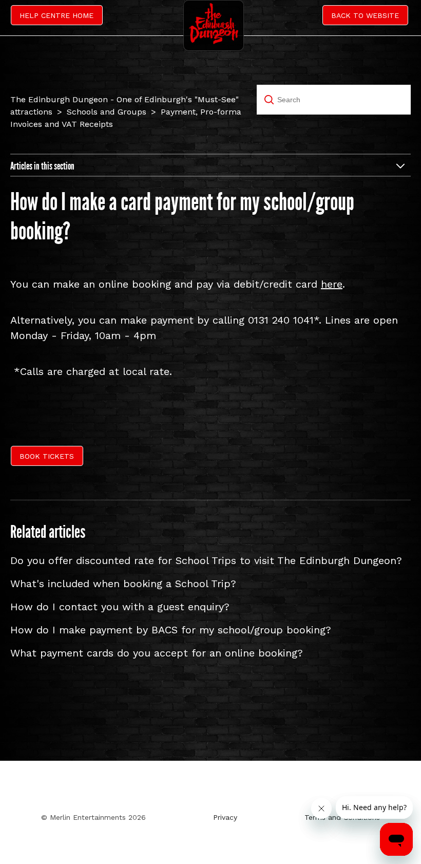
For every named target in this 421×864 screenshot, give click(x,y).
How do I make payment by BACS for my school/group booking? (170, 630)
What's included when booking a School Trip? (123, 583)
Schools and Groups (106, 112)
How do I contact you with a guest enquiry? (119, 606)
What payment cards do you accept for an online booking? (156, 653)
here (331, 284)
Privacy (225, 817)
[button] (48, 457)
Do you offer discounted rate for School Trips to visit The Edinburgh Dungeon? (206, 560)
